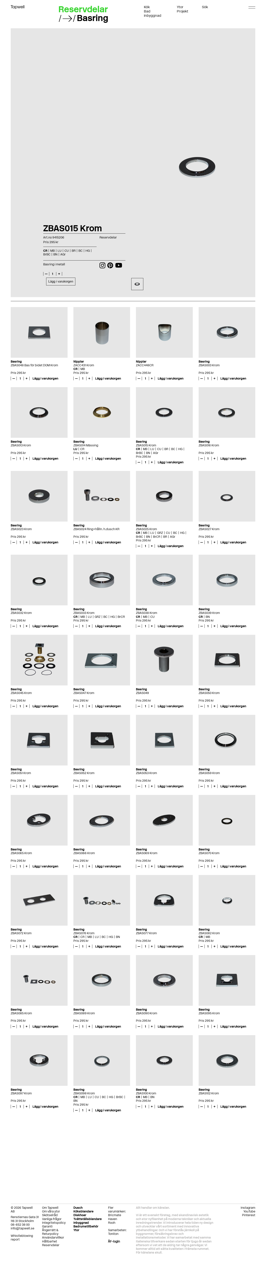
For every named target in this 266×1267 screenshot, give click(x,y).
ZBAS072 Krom (21, 933)
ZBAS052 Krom (83, 773)
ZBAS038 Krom (146, 613)
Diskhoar (79, 1215)
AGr (155, 453)
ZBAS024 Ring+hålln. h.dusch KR (96, 529)
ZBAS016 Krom (209, 445)
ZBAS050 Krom (209, 693)
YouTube (249, 1211)
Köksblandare (83, 1211)
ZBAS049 (142, 693)
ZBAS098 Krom (84, 1093)
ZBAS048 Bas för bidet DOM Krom (34, 365)
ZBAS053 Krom (146, 773)
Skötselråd (50, 1215)
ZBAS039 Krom (209, 613)
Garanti (47, 1226)
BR (166, 449)
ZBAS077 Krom (146, 933)
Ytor (180, 7)
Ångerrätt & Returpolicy (50, 1232)
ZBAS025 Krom (146, 529)
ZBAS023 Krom (21, 529)
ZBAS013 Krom (21, 445)
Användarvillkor (53, 1237)
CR (75, 369)
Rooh (111, 1223)
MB (82, 369)
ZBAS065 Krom (21, 853)
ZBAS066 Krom (84, 853)
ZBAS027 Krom (209, 529)
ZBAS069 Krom (146, 853)
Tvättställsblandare (87, 1219)
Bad (147, 11)
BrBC (139, 453)
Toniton (113, 1234)
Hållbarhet (49, 1241)
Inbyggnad (152, 15)
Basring (92, 18)
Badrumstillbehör (85, 1226)
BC (173, 449)
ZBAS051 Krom (21, 773)
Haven (112, 1219)
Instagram (248, 1208)
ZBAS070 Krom (209, 853)
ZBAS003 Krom (209, 365)
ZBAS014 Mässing (85, 445)
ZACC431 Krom (83, 365)
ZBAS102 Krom (209, 1093)
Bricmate (114, 1215)
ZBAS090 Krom (146, 1013)
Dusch (78, 1208)
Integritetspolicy (54, 1223)
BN (148, 453)
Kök (147, 7)
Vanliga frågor (52, 1219)
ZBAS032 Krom (21, 613)
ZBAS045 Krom (21, 693)
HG (180, 449)
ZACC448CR (144, 365)
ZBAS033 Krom (83, 613)
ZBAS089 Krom (84, 1013)
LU (75, 449)
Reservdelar (83, 9)
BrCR (156, 537)
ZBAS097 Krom (21, 1093)
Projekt (182, 11)
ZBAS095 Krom (209, 1013)
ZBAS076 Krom (83, 933)
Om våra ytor (51, 1211)
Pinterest (248, 1215)
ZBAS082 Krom (209, 933)
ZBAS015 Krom (146, 445)
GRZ (160, 533)
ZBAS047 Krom (83, 693)
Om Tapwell (50, 1208)
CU (159, 449)
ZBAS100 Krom (146, 1093)
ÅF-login (114, 1241)
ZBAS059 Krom (209, 773)
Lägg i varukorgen (60, 281)
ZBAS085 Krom (21, 1013)
